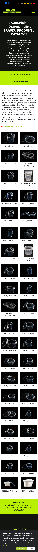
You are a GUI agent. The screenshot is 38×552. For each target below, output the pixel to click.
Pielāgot (31, 548)
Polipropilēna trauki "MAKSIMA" (19, 74)
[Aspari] (6, 3)
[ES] (24, 2)
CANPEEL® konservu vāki (19, 81)
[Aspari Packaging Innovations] (12, 10)
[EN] (21, 2)
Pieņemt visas (21, 548)
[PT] (30, 2)
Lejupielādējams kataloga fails (14, 126)
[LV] (18, 2)
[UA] (27, 2)
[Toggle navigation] (33, 11)
